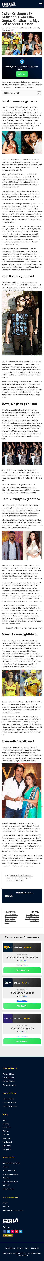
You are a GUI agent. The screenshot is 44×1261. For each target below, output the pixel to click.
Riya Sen (27, 878)
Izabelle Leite (28, 875)
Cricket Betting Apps (10, 1106)
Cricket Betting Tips (9, 1102)
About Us (20, 1248)
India (20, 875)
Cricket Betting (8, 1099)
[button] (4, 1231)
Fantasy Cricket (8, 1074)
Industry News (10, 1248)
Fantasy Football (9, 1078)
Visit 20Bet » (22, 1006)
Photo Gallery (19, 878)
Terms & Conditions (34, 1253)
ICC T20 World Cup (9, 1170)
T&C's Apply (23, 960)
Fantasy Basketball (9, 1085)
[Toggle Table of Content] (38, 93)
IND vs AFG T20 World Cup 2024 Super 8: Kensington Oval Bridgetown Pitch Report (11, 919)
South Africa (7, 1127)
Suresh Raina (14, 648)
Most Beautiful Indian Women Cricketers (27, 628)
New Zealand (7, 1142)
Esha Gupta (13, 875)
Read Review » (22, 965)
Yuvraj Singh (36, 423)
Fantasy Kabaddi (8, 1081)
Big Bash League (8, 1189)
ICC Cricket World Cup (10, 1174)
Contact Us (35, 1248)
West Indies (7, 1138)
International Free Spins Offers (13, 1210)
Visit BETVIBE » (22, 1041)
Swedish (6, 1206)
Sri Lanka (6, 1135)
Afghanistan (7, 1146)
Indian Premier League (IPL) (12, 1163)
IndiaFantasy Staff (24, 893)
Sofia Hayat (19, 880)
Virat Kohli (16, 375)
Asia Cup (6, 1167)
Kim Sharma (9, 878)
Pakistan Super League (10, 1181)
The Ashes (6, 1178)
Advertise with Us (22, 1256)
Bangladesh (7, 1149)
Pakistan (6, 1131)
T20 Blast (6, 1185)
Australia (6, 1124)
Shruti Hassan (10, 880)
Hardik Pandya (18, 520)
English (5, 1203)
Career (27, 1248)
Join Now (22, 74)
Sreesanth (6, 760)
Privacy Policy (21, 1253)
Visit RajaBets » (22, 970)
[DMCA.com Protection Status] (8, 1235)
